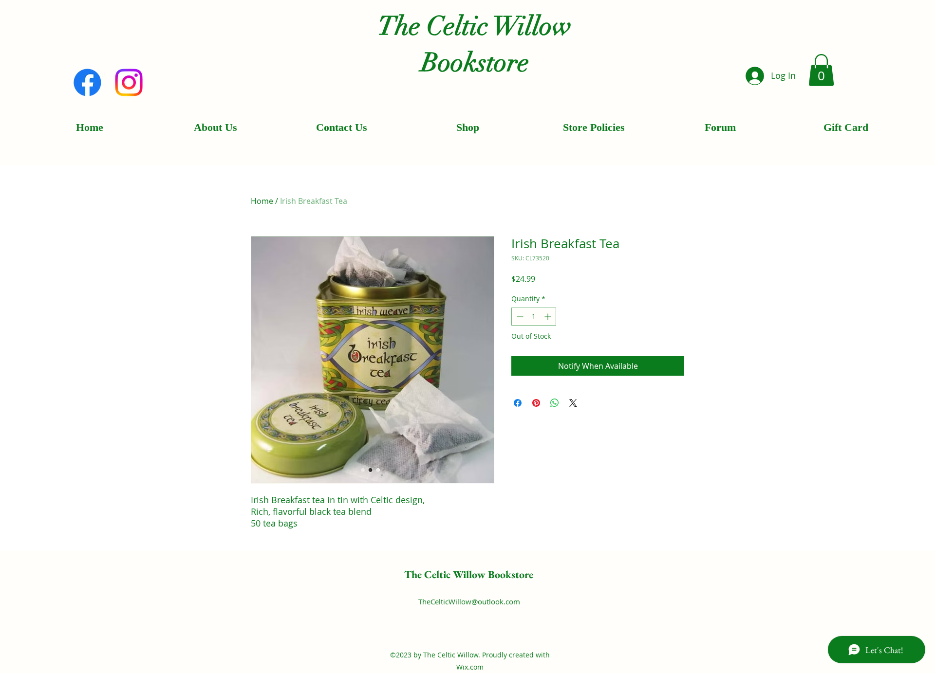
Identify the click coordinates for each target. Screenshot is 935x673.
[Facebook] (87, 82)
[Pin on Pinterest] (536, 403)
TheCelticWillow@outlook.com (469, 601)
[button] (821, 70)
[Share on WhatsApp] (555, 403)
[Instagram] (129, 82)
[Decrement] (519, 316)
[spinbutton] (533, 316)
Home (262, 201)
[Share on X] (573, 403)
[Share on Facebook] (518, 403)
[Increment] (548, 316)
